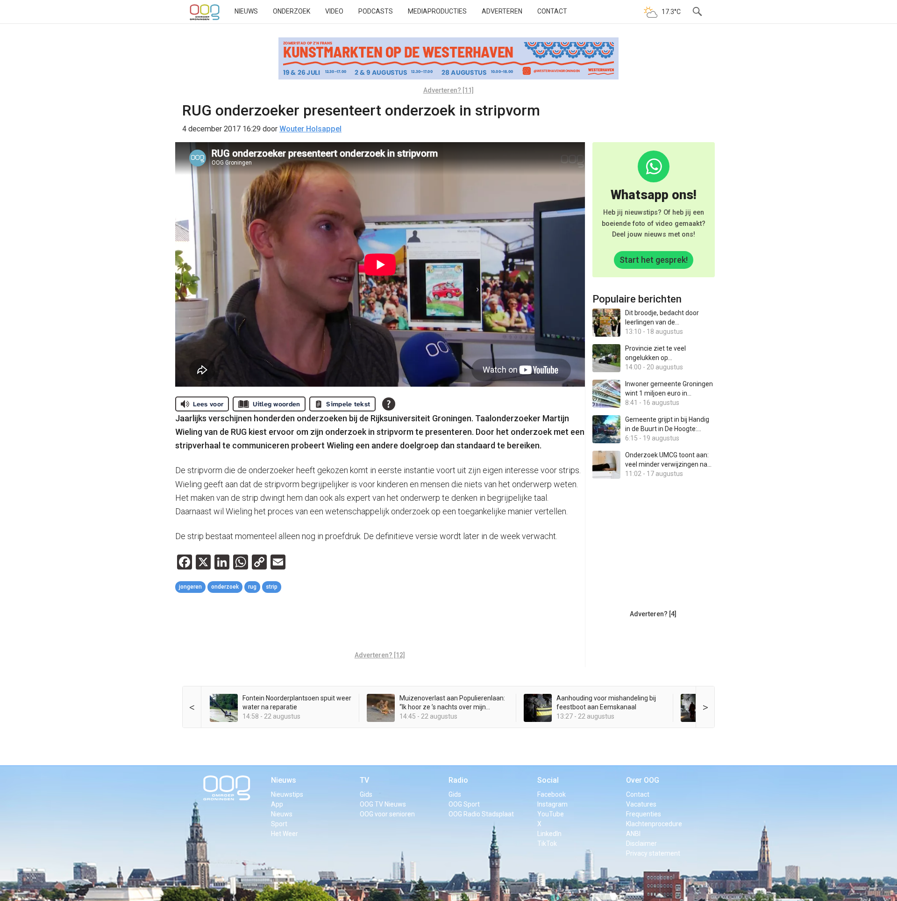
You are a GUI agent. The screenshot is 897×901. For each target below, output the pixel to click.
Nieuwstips (287, 794)
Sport (279, 824)
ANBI (633, 833)
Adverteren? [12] (380, 655)
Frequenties (643, 814)
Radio (458, 780)
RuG (252, 587)
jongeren (190, 587)
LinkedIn (549, 833)
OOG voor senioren (387, 814)
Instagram (552, 804)
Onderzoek (291, 11)
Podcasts (375, 11)
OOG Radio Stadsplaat (481, 814)
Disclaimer (641, 843)
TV (364, 780)
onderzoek (225, 587)
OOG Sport (464, 804)
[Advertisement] (380, 623)
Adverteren (502, 11)
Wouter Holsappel (310, 128)
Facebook (551, 794)
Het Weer (284, 833)
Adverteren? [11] (448, 90)
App (277, 804)
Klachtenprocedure (654, 824)
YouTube (550, 814)
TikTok (547, 843)
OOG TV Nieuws (383, 804)
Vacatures (641, 804)
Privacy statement (653, 853)
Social (548, 780)
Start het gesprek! (653, 260)
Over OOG (642, 780)
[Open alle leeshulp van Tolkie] (388, 404)
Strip (272, 587)
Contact (552, 11)
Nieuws (246, 11)
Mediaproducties (437, 11)
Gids (366, 794)
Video (334, 11)
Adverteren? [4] (653, 614)
